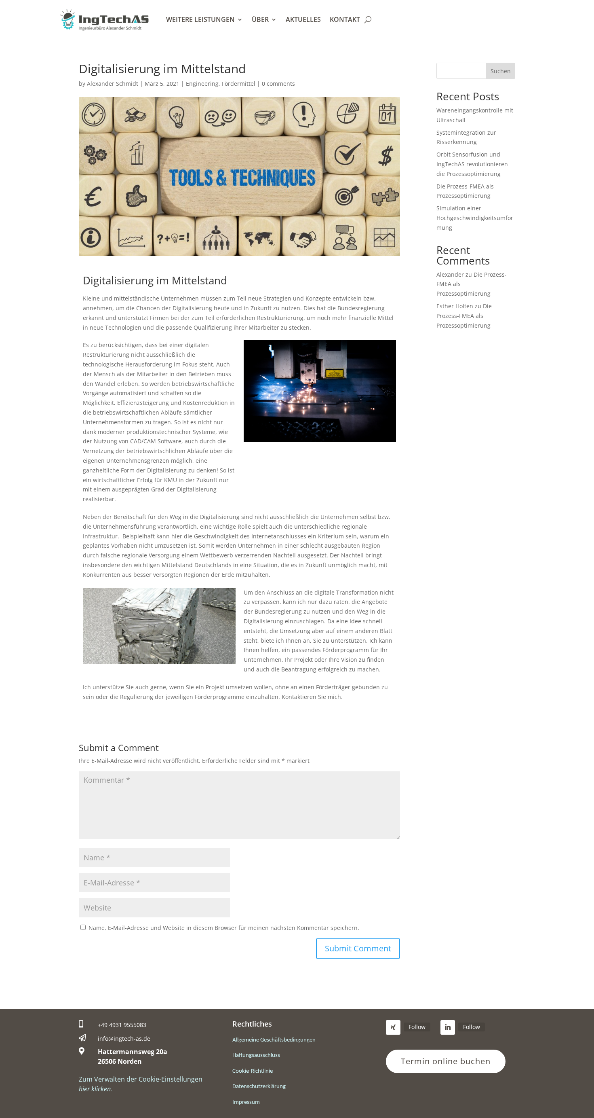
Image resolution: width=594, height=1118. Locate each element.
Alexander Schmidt (112, 83)
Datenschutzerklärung (259, 1087)
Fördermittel (238, 83)
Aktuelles (303, 19)
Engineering (202, 83)
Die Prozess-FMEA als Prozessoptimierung (464, 315)
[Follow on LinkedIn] (447, 1027)
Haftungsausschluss (256, 1055)
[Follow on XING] (393, 1027)
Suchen (501, 71)
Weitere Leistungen (200, 19)
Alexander (450, 274)
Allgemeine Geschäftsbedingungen (274, 1040)
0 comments (278, 83)
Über (260, 19)
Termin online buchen (446, 1061)
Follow (417, 1027)
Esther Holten (454, 306)
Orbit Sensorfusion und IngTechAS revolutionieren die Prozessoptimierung (472, 164)
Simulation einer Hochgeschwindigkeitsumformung (474, 217)
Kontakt (345, 19)
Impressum (246, 1102)
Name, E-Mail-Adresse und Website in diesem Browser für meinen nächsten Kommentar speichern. (223, 928)
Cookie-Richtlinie (252, 1071)
